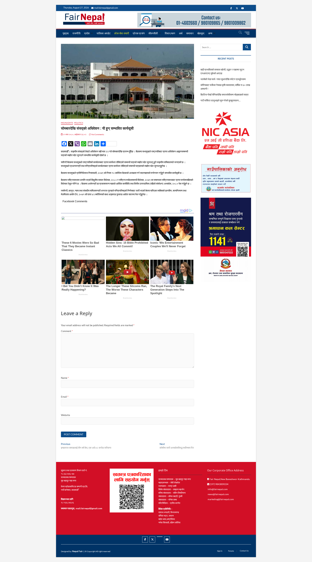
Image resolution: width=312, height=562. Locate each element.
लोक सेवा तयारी (121, 33)
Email (64, 396)
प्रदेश (87, 33)
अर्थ (180, 33)
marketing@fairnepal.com (221, 499)
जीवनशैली (153, 33)
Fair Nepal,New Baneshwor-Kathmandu (229, 479)
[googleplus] (159, 536)
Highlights (67, 122)
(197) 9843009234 (218, 484)
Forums (231, 551)
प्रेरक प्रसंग (139, 33)
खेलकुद (200, 33)
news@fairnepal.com (218, 494)
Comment (67, 331)
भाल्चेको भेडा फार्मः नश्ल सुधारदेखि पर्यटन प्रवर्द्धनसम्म (223, 79)
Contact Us (244, 551)
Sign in (219, 551)
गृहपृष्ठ (66, 33)
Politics (78, 122)
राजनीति (76, 33)
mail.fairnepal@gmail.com (106, 7)
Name (65, 377)
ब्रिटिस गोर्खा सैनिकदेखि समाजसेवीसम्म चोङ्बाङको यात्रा (224, 94)
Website (65, 415)
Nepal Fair (77, 551)
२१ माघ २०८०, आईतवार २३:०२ (74, 134)
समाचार (190, 33)
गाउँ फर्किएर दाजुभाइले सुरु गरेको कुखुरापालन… (220, 100)
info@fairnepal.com (218, 489)
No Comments (97, 134)
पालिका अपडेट (104, 33)
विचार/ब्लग (170, 33)
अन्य (210, 33)
